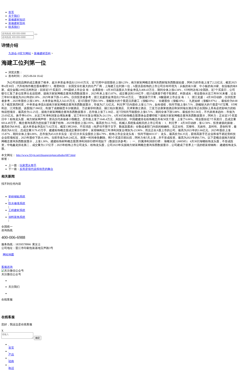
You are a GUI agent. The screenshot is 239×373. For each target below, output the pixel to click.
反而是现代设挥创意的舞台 (36, 168)
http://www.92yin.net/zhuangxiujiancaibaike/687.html (45, 155)
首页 (11, 12)
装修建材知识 (16, 19)
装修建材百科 (16, 23)
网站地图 (8, 254)
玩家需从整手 (28, 165)
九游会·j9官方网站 (19, 53)
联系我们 (14, 26)
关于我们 (14, 15)
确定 (37, 338)
